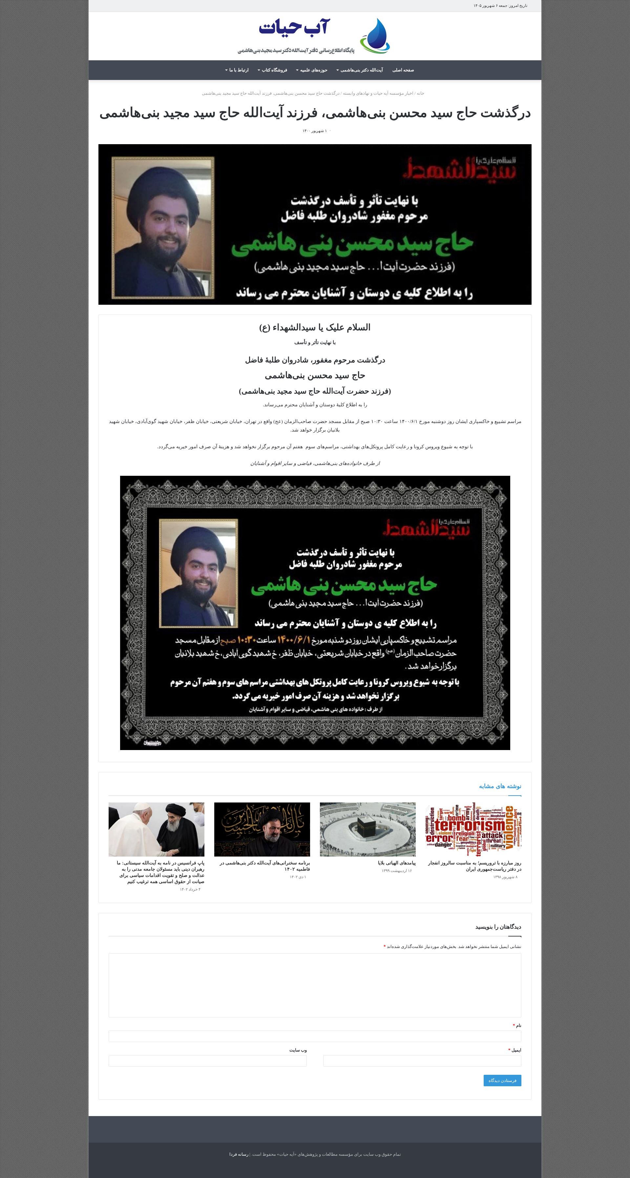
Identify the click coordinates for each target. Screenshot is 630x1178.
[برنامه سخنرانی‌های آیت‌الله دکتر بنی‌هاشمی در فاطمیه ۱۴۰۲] (262, 829)
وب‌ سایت (298, 1050)
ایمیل (514, 1050)
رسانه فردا (238, 1154)
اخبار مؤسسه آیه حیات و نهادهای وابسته (378, 93)
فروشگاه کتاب (274, 70)
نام (517, 1025)
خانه (421, 93)
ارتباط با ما (239, 70)
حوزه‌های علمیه (313, 70)
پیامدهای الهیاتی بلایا (397, 862)
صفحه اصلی (403, 70)
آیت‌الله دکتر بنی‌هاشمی (362, 70)
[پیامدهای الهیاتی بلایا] (368, 829)
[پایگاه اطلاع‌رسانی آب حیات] (315, 36)
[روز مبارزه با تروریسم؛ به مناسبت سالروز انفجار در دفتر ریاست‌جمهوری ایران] (473, 829)
